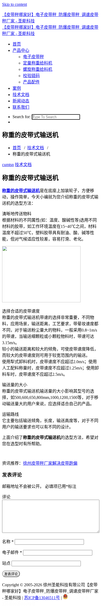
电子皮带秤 (33, 56)
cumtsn (8, 164)
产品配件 (31, 82)
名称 (8, 541)
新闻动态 (21, 101)
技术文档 (21, 94)
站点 (6, 563)
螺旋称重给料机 (37, 69)
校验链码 (31, 75)
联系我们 (21, 107)
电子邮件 (12, 552)
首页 (17, 44)
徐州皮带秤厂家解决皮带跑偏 (50, 463)
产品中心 (21, 50)
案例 (17, 88)
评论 (6, 497)
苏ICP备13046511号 (42, 597)
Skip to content (14, 4)
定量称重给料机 (37, 63)
